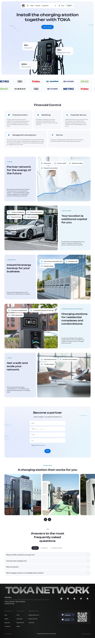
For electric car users (56, 548)
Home (17, 615)
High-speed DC (20, 622)
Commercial (19, 618)
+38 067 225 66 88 (20, 601)
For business (44, 548)
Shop (32, 5)
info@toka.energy (9, 603)
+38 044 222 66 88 (9, 601)
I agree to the (38, 445)
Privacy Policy (41, 445)
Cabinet (69, 5)
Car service (31, 622)
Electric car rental (33, 618)
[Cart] (59, 5)
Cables (18, 626)
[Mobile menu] (27, 5)
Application (7, 622)
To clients (37, 5)
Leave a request (47, 27)
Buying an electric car (34, 615)
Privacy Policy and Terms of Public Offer (46, 633)
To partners (45, 5)
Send (47, 451)
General (35, 548)
